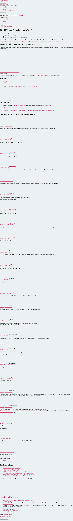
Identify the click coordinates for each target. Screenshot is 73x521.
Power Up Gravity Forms (8, 10)
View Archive (4, 107)
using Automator (35, 41)
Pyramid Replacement (8, 504)
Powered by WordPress (5, 516)
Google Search (17, 86)
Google (1, 26)
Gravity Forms (4, 478)
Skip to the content (4, 0)
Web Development (8, 26)
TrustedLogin (23, 105)
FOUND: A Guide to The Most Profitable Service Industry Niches (18, 473)
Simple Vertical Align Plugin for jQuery (12, 468)
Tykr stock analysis (7, 501)
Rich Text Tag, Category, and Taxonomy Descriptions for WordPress (18, 471)
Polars (4, 507)
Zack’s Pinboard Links (9, 497)
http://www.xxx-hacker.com (6, 412)
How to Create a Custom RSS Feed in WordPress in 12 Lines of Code (18, 474)
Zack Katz (13, 34)
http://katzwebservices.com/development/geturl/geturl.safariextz (14, 410)
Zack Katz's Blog (4, 4)
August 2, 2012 (12, 35)
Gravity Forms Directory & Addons (11, 470)
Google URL (24, 86)
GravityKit (15, 105)
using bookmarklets (25, 41)
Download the (9, 72)
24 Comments (15, 37)
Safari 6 (29, 86)
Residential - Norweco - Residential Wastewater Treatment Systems (18, 500)
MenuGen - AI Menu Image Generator (11, 510)
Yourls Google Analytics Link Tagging (11, 469)
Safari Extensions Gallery (43, 75)
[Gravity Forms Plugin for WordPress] (7, 494)
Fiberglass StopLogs (7, 511)
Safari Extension (35, 86)
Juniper (50, 105)
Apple (8, 86)
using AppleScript (16, 41)
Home (4, 9)
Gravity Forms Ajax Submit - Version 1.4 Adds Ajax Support (16, 475)
